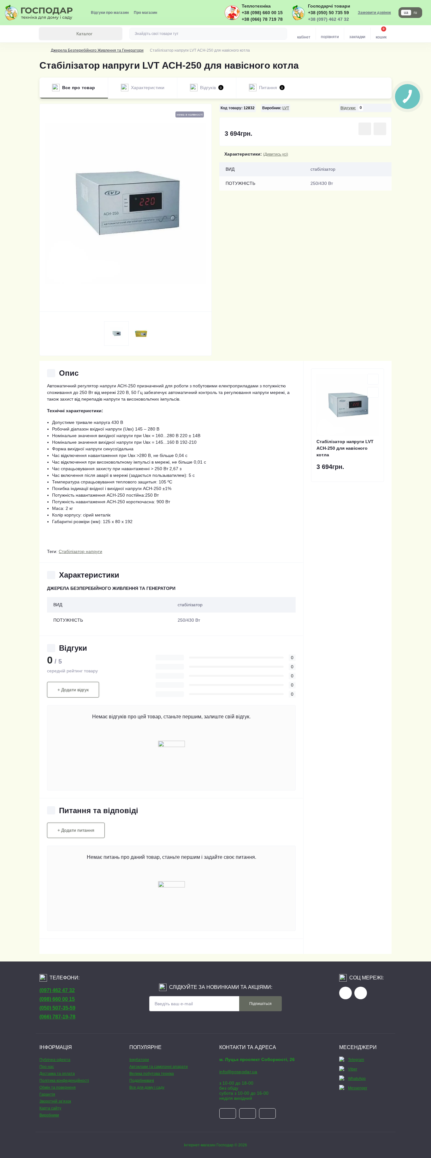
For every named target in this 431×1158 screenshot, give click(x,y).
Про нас (46, 1066)
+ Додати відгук (73, 689)
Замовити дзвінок (374, 12)
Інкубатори (139, 1060)
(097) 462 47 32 (57, 990)
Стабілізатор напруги (80, 551)
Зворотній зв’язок (55, 1101)
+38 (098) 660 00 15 (262, 12)
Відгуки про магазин (110, 12)
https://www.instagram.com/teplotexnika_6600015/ (360, 993)
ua (406, 12)
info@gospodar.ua (238, 1071)
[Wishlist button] (364, 129)
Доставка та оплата (57, 1073)
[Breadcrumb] (41, 50)
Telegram (356, 1060)
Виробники (49, 1115)
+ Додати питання (75, 830)
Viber (352, 1069)
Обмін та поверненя (57, 1087)
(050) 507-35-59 (57, 1008)
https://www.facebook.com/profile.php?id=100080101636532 (345, 993)
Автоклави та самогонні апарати (158, 1066)
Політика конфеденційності (64, 1080)
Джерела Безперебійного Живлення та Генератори (97, 50)
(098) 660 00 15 (57, 999)
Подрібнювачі (141, 1080)
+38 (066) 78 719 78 (262, 19)
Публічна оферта (54, 1060)
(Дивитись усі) (275, 154)
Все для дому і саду (146, 1087)
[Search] (281, 34)
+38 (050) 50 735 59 (328, 12)
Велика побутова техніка (151, 1073)
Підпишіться (260, 1003)
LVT (285, 108)
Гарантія (47, 1094)
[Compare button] (380, 129)
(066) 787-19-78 (57, 1016)
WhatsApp (357, 1078)
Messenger (357, 1088)
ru (415, 12)
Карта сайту (50, 1108)
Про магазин (145, 12)
